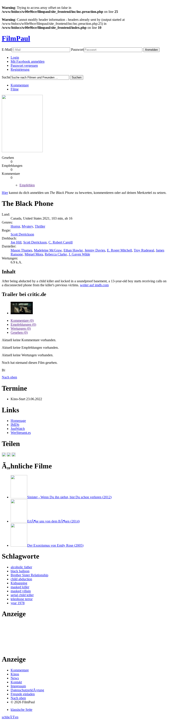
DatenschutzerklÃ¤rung (27, 690)
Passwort (77, 49)
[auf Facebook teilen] (4, 455)
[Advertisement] (15, 637)
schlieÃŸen (10, 717)
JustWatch (18, 429)
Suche (6, 77)
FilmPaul (16, 38)
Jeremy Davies (95, 250)
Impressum (18, 686)
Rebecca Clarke (56, 254)
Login (15, 57)
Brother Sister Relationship (29, 575)
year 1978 (18, 603)
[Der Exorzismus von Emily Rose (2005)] (19, 545)
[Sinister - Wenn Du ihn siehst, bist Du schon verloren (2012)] (19, 497)
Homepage (18, 421)
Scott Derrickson (22, 234)
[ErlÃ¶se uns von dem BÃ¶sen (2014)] (19, 521)
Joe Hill (16, 242)
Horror (15, 226)
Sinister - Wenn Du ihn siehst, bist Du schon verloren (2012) (69, 497)
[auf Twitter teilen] (9, 455)
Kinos (15, 674)
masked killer (20, 587)
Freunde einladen (23, 694)
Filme (15, 89)
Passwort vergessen (24, 65)
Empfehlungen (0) (23, 324)
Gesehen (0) (19, 332)
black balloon (20, 571)
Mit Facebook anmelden (27, 61)
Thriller (40, 226)
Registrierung (20, 69)
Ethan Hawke (73, 250)
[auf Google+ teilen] (13, 455)
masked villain (21, 591)
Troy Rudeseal (144, 250)
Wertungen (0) (21, 328)
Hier (5, 193)
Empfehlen (27, 185)
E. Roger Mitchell (119, 250)
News (15, 678)
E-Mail (7, 49)
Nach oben (9, 377)
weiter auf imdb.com (94, 285)
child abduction (21, 579)
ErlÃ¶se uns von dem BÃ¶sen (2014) (53, 521)
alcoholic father (21, 567)
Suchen (76, 77)
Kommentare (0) (22, 320)
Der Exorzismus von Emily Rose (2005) (55, 545)
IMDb (15, 425)
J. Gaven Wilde (79, 254)
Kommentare (20, 85)
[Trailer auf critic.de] (22, 313)
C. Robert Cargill (60, 242)
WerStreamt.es (21, 433)
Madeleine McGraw (48, 250)
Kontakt (16, 682)
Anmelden (151, 49)
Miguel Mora (34, 254)
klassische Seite (21, 709)
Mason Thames (21, 250)
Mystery (27, 226)
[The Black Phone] (22, 151)
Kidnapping (19, 583)
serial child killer (22, 595)
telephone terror (22, 599)
